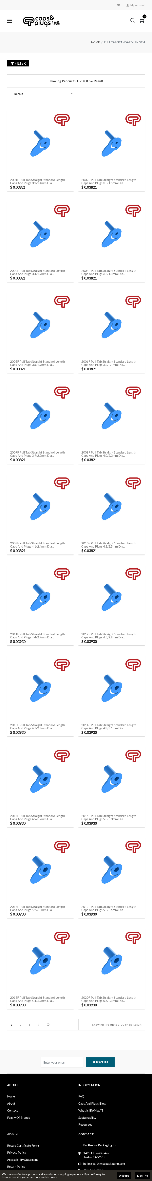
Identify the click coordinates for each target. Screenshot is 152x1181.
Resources (85, 1124)
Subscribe (100, 1062)
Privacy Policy (16, 1152)
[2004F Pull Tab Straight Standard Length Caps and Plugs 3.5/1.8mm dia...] (92, 234)
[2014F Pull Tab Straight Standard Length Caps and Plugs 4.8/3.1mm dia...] (92, 688)
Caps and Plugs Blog (92, 1103)
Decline (142, 1175)
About (11, 1103)
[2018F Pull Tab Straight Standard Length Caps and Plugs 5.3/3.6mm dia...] (92, 870)
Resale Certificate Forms (23, 1145)
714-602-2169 (93, 1170)
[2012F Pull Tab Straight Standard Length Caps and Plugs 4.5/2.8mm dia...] (92, 597)
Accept (124, 1175)
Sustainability (87, 1117)
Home (95, 42)
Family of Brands (18, 1117)
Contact (12, 1110)
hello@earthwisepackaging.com (104, 1163)
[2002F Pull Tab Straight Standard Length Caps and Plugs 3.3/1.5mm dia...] (92, 143)
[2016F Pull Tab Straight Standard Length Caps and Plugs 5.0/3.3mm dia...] (92, 779)
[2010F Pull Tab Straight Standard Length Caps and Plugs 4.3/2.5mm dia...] (92, 506)
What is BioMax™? (90, 1110)
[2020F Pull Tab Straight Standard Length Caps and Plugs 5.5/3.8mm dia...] (92, 961)
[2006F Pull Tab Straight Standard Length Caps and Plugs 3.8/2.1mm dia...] (92, 325)
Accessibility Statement (22, 1159)
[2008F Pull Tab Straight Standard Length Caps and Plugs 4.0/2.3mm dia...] (92, 415)
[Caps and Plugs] (41, 20)
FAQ (81, 1096)
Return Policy (16, 1166)
